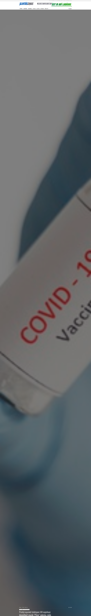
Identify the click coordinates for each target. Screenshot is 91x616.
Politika (21, 609)
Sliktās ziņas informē (26, 609)
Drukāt (71, 607)
